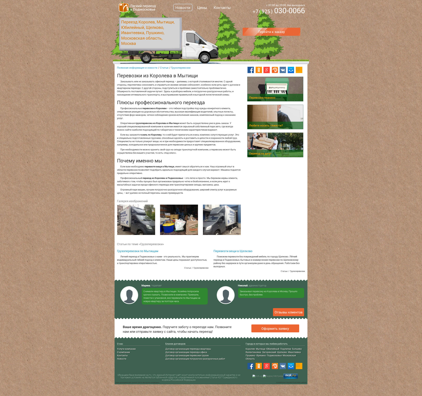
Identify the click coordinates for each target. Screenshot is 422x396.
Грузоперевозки (181, 67)
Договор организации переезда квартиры (188, 348)
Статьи (164, 67)
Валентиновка (253, 352)
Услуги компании (126, 348)
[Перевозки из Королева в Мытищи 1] (136, 219)
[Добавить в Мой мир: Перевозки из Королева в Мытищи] (291, 70)
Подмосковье (274, 355)
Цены (202, 7)
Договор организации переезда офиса (186, 352)
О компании (123, 352)
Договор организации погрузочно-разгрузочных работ (195, 358)
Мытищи (260, 348)
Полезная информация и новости (137, 67)
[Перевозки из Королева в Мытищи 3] (221, 219)
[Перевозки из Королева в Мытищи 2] (178, 219)
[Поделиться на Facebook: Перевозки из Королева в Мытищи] (250, 70)
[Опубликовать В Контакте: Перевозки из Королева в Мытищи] (283, 70)
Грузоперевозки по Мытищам (137, 251)
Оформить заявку (275, 328)
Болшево (297, 348)
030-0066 (279, 11)
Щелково (282, 352)
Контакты (222, 7)
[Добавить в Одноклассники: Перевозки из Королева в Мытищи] (258, 70)
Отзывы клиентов (288, 312)
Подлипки (285, 348)
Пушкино (250, 355)
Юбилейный (272, 348)
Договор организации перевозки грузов (187, 355)
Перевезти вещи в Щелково (232, 251)
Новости (182, 7)
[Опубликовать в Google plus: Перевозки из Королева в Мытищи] (266, 70)
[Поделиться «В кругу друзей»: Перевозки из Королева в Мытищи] (274, 70)
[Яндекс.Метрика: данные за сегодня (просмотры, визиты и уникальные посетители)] (273, 376)
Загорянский (269, 352)
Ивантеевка (294, 352)
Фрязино (261, 355)
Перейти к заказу (271, 32)
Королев (250, 348)
